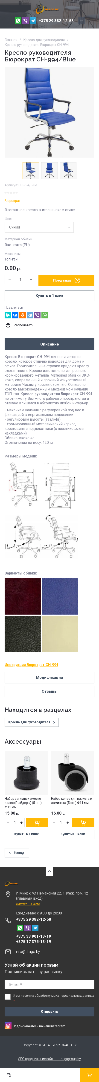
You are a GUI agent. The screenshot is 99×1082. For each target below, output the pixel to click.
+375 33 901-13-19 (33, 936)
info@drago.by (28, 951)
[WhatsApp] (44, 315)
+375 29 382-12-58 (56, 20)
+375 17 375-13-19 (33, 941)
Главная (11, 40)
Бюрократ (12, 201)
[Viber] (37, 315)
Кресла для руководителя (44, 40)
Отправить (49, 1011)
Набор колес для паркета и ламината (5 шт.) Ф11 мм (71, 801)
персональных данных (77, 995)
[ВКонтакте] (15, 315)
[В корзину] (37, 822)
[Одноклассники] (22, 315)
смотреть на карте (28, 904)
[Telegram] (30, 315)
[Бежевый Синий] (39, 227)
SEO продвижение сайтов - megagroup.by (49, 1059)
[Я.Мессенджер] (8, 315)
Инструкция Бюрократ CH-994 (31, 665)
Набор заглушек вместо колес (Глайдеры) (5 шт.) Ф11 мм (23, 803)
